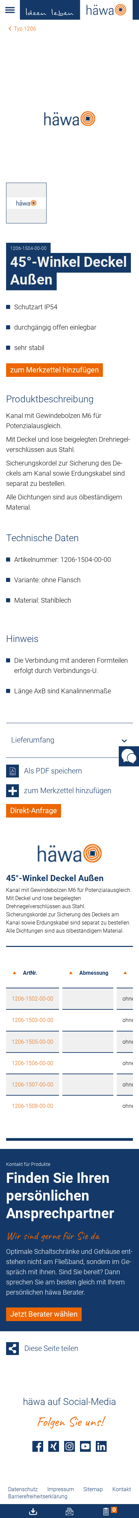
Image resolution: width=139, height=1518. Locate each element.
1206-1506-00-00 (32, 1063)
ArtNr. (30, 973)
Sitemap (93, 1489)
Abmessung (93, 973)
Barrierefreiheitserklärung (37, 1496)
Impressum (60, 1489)
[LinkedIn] (101, 1446)
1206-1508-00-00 (32, 1106)
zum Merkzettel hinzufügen (54, 370)
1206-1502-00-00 (32, 998)
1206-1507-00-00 (32, 1084)
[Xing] (53, 1446)
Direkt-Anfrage (33, 810)
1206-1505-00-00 (32, 1042)
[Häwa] (79, 10)
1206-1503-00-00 (32, 1020)
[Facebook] (37, 1446)
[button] (10, 10)
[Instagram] (69, 1446)
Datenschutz (23, 1489)
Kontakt (121, 1489)
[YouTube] (85, 1446)
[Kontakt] (129, 756)
